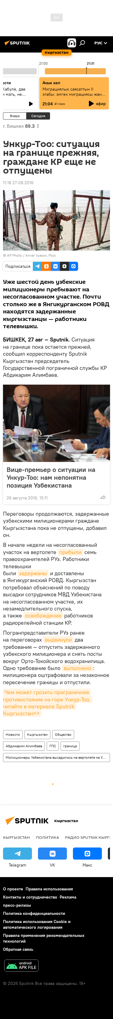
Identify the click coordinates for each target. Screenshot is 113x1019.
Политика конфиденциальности (34, 913)
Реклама (68, 897)
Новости (13, 734)
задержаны (33, 573)
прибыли (70, 552)
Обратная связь (18, 949)
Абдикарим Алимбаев (24, 746)
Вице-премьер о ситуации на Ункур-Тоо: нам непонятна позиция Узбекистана (51, 477)
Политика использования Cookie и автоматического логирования (37, 924)
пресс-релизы (17, 905)
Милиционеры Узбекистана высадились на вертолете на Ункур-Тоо (58, 757)
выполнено (77, 668)
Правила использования (49, 889)
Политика (47, 837)
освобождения (43, 615)
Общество (63, 734)
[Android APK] (21, 966)
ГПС (52, 746)
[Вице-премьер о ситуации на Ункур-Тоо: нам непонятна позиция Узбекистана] (56, 423)
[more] (103, 497)
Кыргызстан (37, 734)
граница (70, 746)
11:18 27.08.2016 (18, 182)
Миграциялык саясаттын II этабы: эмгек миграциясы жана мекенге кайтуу (73, 94)
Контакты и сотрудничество (30, 897)
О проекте (13, 889)
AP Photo (14, 255)
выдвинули (58, 639)
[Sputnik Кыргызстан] (18, 45)
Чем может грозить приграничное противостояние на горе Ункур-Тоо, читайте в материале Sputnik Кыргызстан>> (47, 703)
